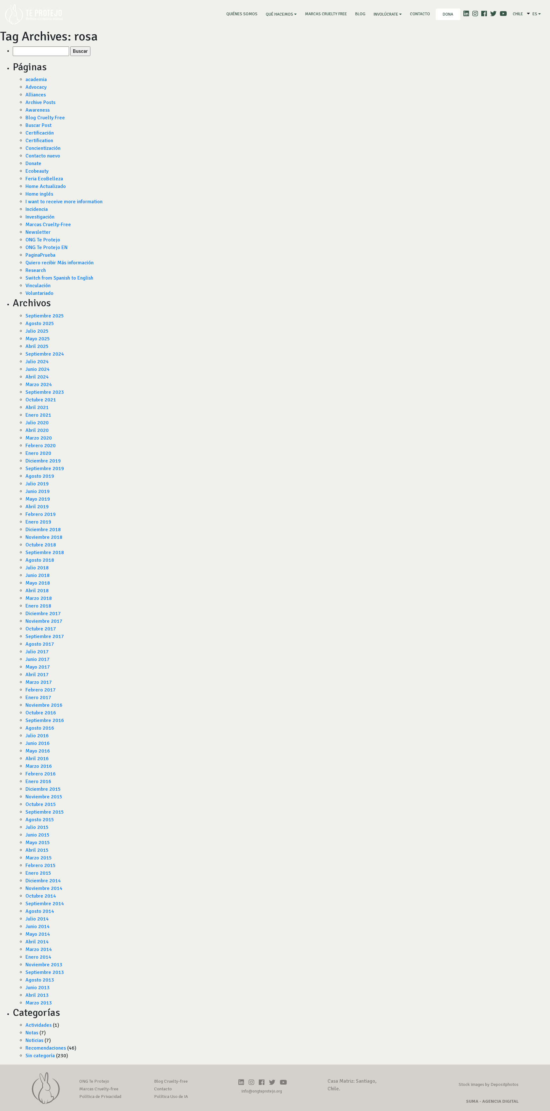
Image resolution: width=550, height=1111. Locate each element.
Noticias (34, 1040)
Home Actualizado (45, 186)
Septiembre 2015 (44, 812)
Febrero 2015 (40, 865)
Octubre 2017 (40, 629)
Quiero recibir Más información (59, 263)
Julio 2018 (37, 568)
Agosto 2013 (39, 980)
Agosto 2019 (39, 476)
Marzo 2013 (38, 1003)
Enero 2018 (38, 606)
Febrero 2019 (40, 514)
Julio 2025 (37, 331)
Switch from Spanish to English (59, 278)
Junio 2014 (37, 926)
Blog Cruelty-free (171, 1081)
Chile (518, 14)
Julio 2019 (37, 484)
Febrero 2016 (40, 774)
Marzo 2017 (38, 682)
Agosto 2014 (39, 911)
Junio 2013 (37, 987)
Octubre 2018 (40, 545)
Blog (360, 14)
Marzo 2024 (38, 384)
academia (36, 79)
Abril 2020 (37, 430)
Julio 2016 (37, 736)
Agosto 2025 (39, 323)
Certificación (39, 133)
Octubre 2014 (40, 896)
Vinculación (38, 285)
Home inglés (39, 194)
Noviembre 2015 (43, 797)
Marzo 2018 (38, 598)
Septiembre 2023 (44, 392)
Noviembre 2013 (43, 965)
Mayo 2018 (37, 583)
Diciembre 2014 (43, 881)
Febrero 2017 (40, 690)
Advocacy (35, 87)
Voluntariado (39, 293)
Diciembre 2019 (43, 461)
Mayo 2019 (37, 499)
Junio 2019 (37, 491)
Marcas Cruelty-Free (48, 224)
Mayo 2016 (37, 751)
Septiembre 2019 (44, 468)
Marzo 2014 (38, 949)
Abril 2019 (37, 506)
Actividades (38, 1025)
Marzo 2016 (38, 766)
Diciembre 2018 (43, 529)
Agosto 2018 (39, 560)
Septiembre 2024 (44, 354)
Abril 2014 (37, 942)
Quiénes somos (243, 14)
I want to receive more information (63, 201)
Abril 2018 (37, 590)
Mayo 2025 (37, 339)
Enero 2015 (38, 873)
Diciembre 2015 (43, 789)
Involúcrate (386, 14)
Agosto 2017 (39, 644)
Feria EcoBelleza (44, 179)
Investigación (39, 217)
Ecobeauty (36, 171)
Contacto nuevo (42, 156)
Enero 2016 (38, 781)
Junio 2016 (37, 743)
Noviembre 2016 (43, 705)
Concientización (42, 148)
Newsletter (38, 232)
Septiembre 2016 (44, 720)
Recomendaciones (45, 1048)
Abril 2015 (37, 850)
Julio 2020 (37, 423)
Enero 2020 (38, 453)
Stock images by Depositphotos (488, 1084)
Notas (31, 1033)
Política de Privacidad (100, 1096)
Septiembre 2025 (44, 316)
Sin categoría (40, 1055)
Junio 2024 (37, 369)
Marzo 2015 (38, 858)
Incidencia (36, 209)
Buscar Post (38, 125)
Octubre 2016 (40, 713)
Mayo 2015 (37, 842)
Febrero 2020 (40, 445)
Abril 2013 (37, 995)
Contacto (420, 14)
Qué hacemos (280, 14)
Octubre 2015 (40, 804)
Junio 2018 (37, 575)
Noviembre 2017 (43, 621)
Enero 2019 (38, 522)
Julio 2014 (37, 919)
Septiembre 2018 (44, 552)
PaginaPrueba (40, 255)
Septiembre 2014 (44, 903)
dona (448, 14)
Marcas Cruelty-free (98, 1089)
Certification (39, 140)
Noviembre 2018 (43, 537)
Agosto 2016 (39, 728)
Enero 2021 (38, 415)
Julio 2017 (37, 652)
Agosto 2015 (39, 819)
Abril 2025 (37, 346)
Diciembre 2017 (43, 613)
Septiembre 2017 (44, 636)
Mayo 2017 (37, 667)
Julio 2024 (37, 361)
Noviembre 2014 (43, 888)
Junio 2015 (37, 835)
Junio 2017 (37, 659)
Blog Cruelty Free (45, 118)
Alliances (35, 95)
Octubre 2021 (40, 400)
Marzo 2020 (38, 438)
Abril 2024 (37, 377)
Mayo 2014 (37, 934)
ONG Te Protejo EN (46, 247)
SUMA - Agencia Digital (492, 1101)
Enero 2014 (38, 957)
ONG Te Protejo (42, 240)
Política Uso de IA (171, 1096)
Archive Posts (40, 102)
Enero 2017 (38, 697)
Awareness (37, 110)
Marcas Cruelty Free (326, 14)
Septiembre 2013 (44, 972)
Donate (33, 163)
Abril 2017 (37, 674)
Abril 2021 (37, 407)
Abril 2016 (37, 758)
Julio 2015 (37, 827)
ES (535, 14)
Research (35, 270)
